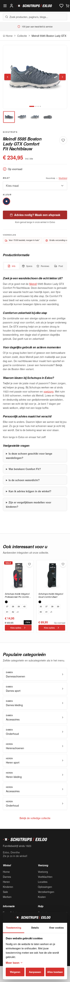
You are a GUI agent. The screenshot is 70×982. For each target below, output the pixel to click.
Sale (5, 892)
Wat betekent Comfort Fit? (25, 469)
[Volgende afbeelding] (62, 77)
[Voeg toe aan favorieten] (63, 140)
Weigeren (15, 972)
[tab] (9, 117)
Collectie (22, 35)
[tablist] (35, 266)
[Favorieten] (61, 6)
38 (13, 606)
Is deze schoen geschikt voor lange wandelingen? (29, 456)
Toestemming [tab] (13, 927)
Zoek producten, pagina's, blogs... (29, 17)
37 (7, 606)
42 (13, 611)
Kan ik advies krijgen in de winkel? (30, 491)
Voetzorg (43, 871)
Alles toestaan (55, 972)
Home (6, 871)
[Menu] (5, 6)
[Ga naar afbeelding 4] (40, 106)
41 (7, 611)
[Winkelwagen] (67, 6)
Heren (6, 882)
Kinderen (8, 887)
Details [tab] (35, 927)
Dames (7, 876)
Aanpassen (35, 972)
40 (24, 606)
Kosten (42, 897)
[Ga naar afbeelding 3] (38, 106)
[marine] (6, 201)
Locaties (42, 882)
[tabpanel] (35, 393)
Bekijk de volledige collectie (35, 818)
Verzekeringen (46, 892)
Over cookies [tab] (56, 927)
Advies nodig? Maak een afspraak (37, 215)
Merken (7, 897)
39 (19, 606)
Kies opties (15, 627)
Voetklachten (45, 876)
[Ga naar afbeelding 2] (35, 106)
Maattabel (63, 178)
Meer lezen (12, 963)
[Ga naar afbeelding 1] (31, 106)
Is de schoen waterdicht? (24, 480)
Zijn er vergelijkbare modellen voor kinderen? (28, 504)
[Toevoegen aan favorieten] (29, 564)
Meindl (33, 284)
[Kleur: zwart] (6, 601)
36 (41, 606)
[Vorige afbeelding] (7, 77)
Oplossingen (45, 887)
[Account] (11, 6)
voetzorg (48, 391)
